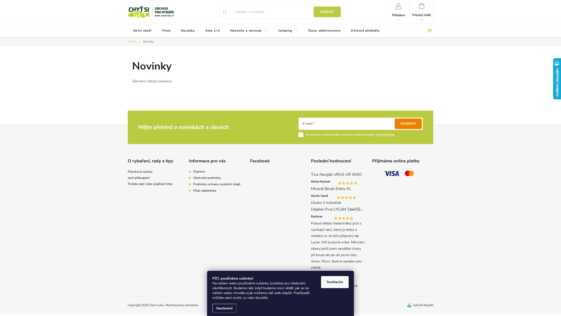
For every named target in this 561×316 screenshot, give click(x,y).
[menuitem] (142, 31)
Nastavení (224, 308)
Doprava (199, 171)
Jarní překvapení (138, 178)
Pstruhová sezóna (140, 172)
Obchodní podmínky (207, 178)
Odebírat (408, 124)
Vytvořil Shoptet (423, 305)
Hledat (327, 11)
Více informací (385, 135)
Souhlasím (335, 282)
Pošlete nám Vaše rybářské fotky (150, 184)
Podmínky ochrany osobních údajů (216, 184)
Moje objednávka (204, 191)
